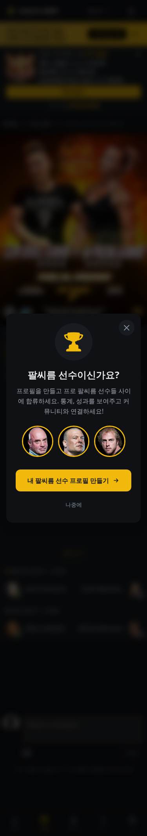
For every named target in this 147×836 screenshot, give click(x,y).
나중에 (73, 504)
